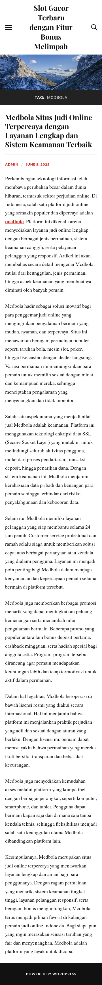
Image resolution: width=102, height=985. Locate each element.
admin (11, 164)
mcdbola (14, 221)
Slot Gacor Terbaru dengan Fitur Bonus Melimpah (51, 27)
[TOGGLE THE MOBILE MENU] (8, 27)
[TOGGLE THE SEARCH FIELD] (93, 27)
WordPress (64, 974)
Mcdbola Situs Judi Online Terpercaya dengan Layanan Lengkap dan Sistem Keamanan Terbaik (48, 130)
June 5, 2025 (38, 164)
